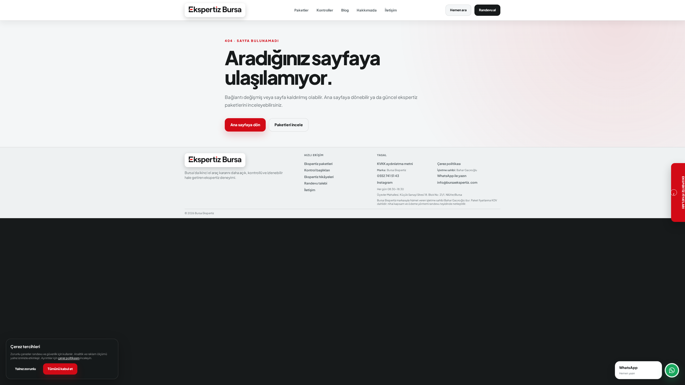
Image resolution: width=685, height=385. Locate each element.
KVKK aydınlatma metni (395, 164)
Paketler (301, 10)
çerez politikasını (68, 358)
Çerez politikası (449, 164)
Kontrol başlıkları (317, 170)
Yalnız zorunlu (25, 369)
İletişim (391, 10)
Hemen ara (458, 10)
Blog (345, 10)
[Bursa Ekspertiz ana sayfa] (215, 10)
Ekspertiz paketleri (318, 164)
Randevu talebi (315, 183)
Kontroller (325, 10)
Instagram (385, 182)
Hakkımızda (367, 10)
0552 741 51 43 (388, 176)
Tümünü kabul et (60, 369)
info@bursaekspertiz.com (457, 182)
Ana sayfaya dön (245, 124)
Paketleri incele (289, 124)
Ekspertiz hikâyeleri (319, 177)
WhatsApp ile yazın (451, 176)
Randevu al (487, 10)
